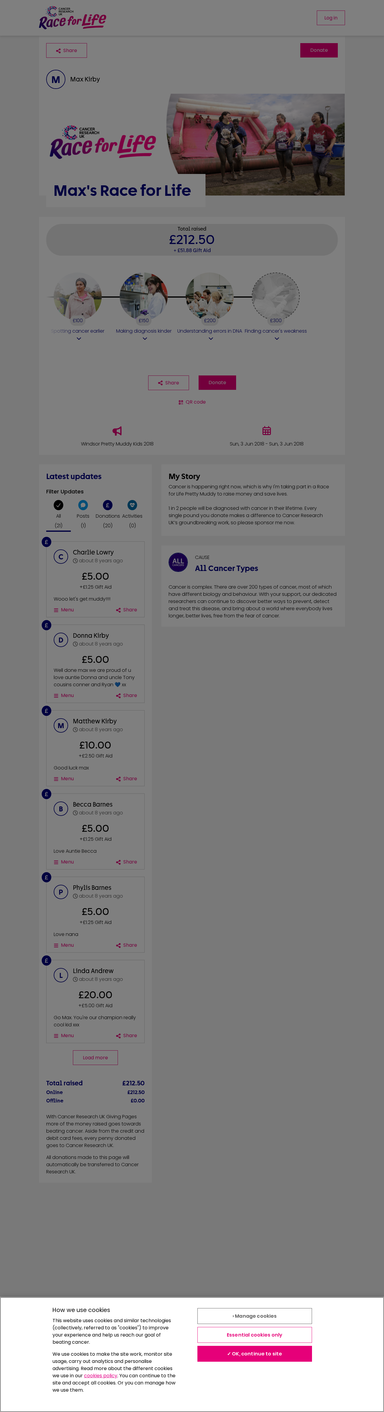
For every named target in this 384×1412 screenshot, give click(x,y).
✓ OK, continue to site (254, 1353)
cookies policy (100, 1375)
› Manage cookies (254, 1316)
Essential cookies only (255, 1334)
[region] (192, 1354)
